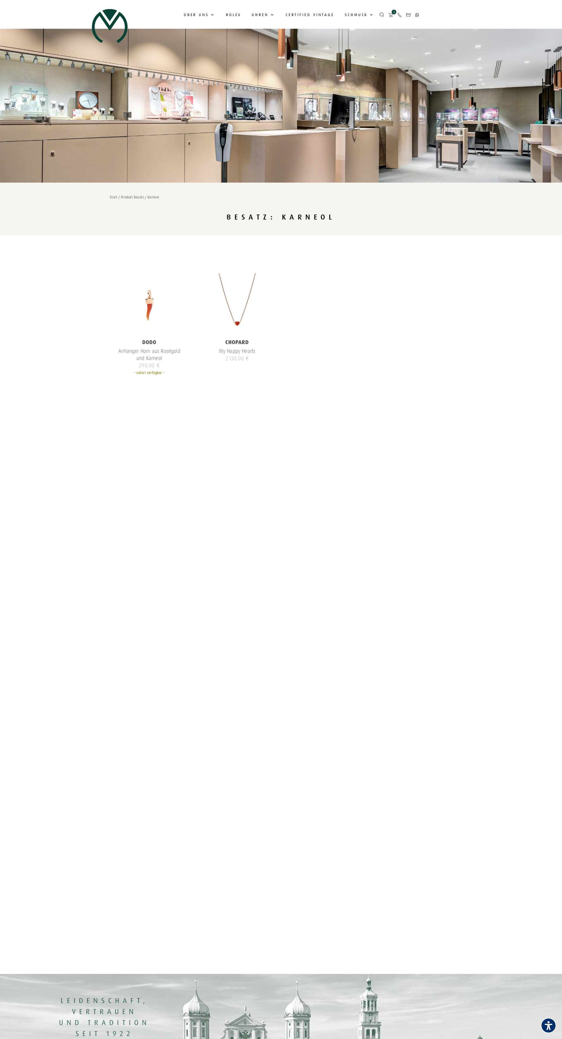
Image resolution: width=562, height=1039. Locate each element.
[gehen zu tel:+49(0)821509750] (399, 15)
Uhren (260, 14)
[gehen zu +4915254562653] (417, 15)
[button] (382, 15)
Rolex (233, 14)
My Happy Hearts (237, 351)
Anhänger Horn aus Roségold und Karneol (149, 355)
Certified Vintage (310, 14)
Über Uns (196, 14)
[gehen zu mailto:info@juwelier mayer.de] (408, 15)
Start (113, 197)
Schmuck (356, 14)
